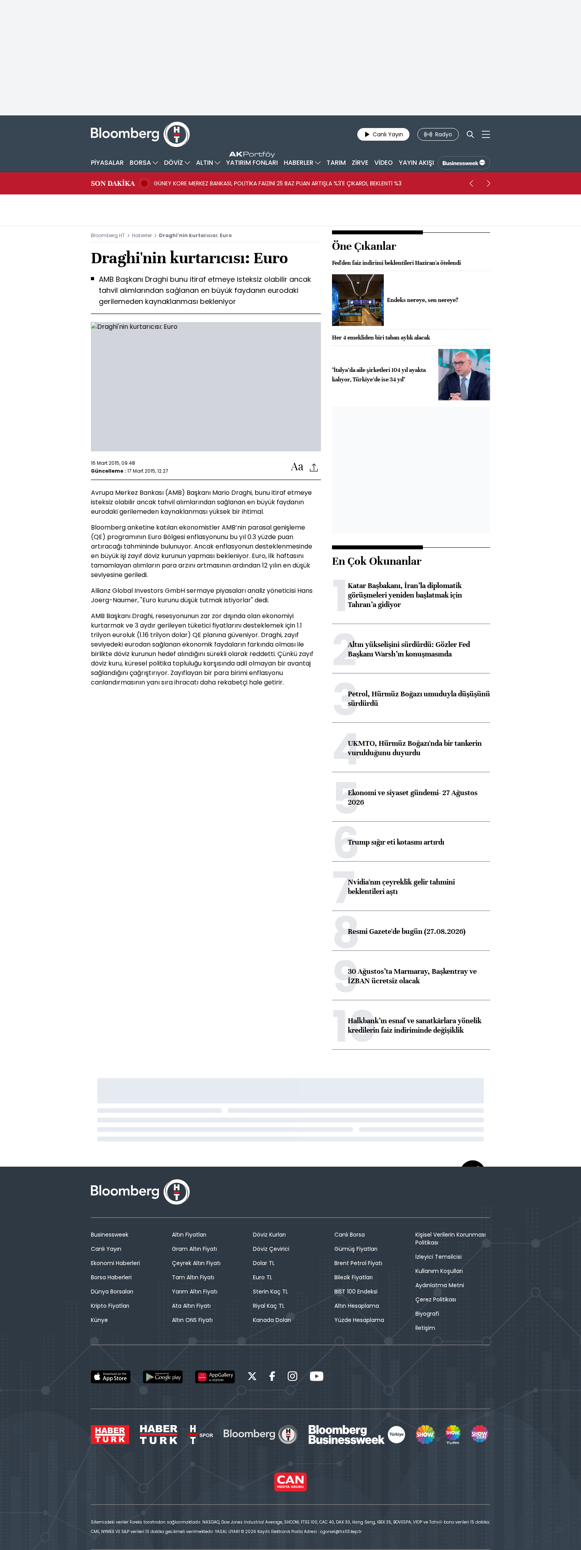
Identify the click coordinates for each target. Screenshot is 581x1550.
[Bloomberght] (140, 134)
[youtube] (316, 1377)
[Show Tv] (425, 1434)
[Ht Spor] (200, 1434)
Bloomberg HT (108, 235)
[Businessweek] (357, 1434)
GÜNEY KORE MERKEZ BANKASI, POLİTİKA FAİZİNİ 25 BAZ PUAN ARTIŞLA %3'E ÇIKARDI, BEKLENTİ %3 (278, 183)
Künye (99, 1320)
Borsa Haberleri (111, 1277)
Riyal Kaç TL (269, 1306)
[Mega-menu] (486, 134)
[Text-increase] (297, 467)
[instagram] (292, 1377)
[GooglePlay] (163, 1377)
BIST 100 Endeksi (355, 1291)
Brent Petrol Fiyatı (358, 1263)
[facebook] (272, 1377)
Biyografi (427, 1314)
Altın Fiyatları (189, 1235)
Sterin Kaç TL (270, 1291)
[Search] (470, 134)
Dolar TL (264, 1263)
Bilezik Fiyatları (353, 1277)
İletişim (425, 1328)
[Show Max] (480, 1434)
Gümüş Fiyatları (355, 1249)
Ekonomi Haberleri (115, 1263)
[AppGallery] (215, 1377)
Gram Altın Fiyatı (194, 1249)
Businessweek (109, 1235)
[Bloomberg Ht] (261, 1434)
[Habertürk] (110, 1434)
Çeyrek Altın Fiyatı (196, 1263)
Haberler (142, 235)
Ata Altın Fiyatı (191, 1306)
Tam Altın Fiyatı (193, 1277)
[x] (252, 1377)
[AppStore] (110, 1377)
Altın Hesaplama (356, 1306)
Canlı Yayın (106, 1249)
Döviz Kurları (269, 1235)
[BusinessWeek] (464, 162)
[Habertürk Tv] (159, 1434)
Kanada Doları (272, 1320)
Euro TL (262, 1277)
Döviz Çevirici (271, 1249)
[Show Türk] (452, 1434)
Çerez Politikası (435, 1299)
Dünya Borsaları (112, 1291)
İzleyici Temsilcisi (438, 1257)
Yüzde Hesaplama (359, 1320)
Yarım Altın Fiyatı (194, 1291)
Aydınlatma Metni (439, 1285)
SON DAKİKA (113, 183)
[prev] (471, 183)
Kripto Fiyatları (110, 1306)
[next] (488, 183)
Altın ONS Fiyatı (192, 1320)
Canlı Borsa (349, 1235)
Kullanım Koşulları (439, 1271)
